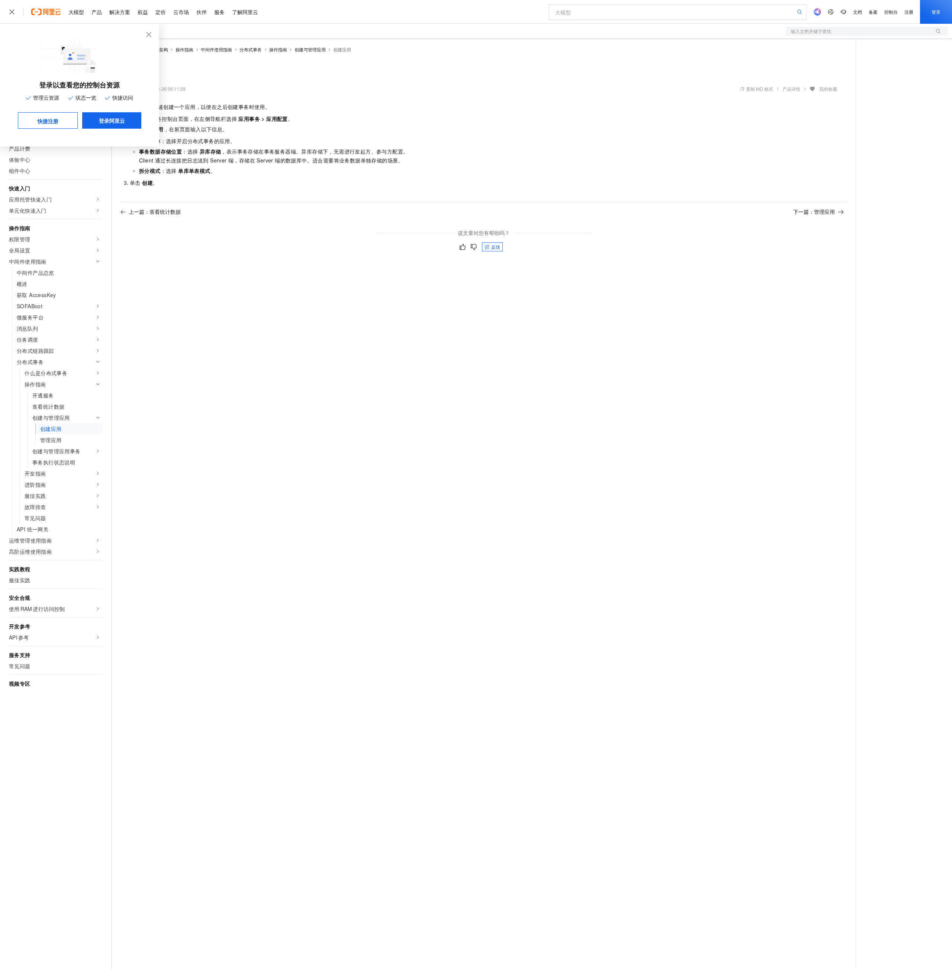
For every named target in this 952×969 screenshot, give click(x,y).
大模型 (76, 12)
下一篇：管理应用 (814, 211)
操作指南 (184, 49)
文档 (857, 12)
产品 (96, 12)
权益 (143, 12)
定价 (160, 12)
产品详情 (791, 89)
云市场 (181, 12)
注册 (908, 12)
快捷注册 (48, 121)
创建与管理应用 (310, 49)
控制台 (891, 12)
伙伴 (201, 12)
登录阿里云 (112, 120)
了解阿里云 (245, 12)
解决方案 (119, 12)
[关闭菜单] (12, 12)
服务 (219, 12)
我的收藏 (828, 89)
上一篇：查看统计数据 (155, 211)
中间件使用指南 (216, 49)
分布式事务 (250, 49)
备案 (873, 12)
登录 (936, 12)
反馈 (495, 247)
